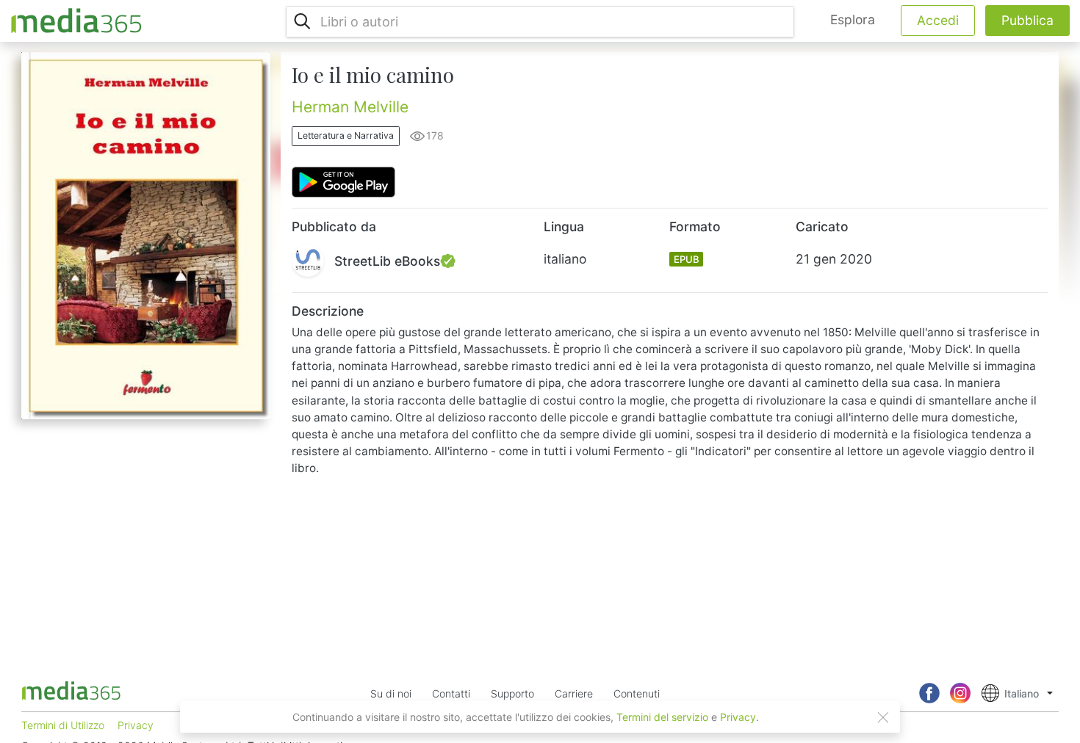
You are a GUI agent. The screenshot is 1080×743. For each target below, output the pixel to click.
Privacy (738, 717)
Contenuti (636, 693)
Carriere (574, 693)
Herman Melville (350, 107)
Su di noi (390, 693)
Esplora (852, 19)
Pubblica (1027, 20)
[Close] (883, 717)
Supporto (512, 693)
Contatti (451, 693)
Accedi (938, 20)
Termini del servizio (662, 717)
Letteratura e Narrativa (346, 135)
